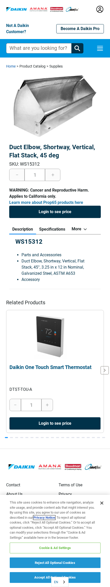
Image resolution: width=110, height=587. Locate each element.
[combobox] (60, 582)
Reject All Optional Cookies (55, 563)
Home (11, 66)
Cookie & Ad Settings (55, 548)
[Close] (101, 503)
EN (56, 582)
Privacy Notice (44, 517)
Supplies (56, 66)
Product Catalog (32, 66)
